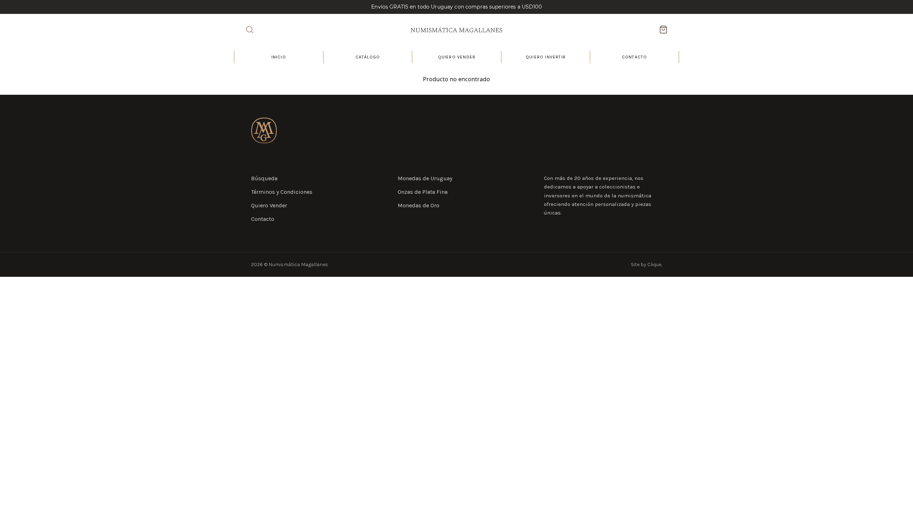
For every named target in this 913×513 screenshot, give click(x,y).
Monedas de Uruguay (425, 178)
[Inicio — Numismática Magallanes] (264, 130)
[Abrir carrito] (663, 29)
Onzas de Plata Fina (423, 191)
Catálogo (368, 57)
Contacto (634, 57)
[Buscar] (249, 29)
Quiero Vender (457, 57)
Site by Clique (646, 264)
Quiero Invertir (546, 57)
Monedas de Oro (418, 205)
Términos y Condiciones (281, 191)
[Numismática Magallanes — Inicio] (456, 29)
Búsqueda (264, 178)
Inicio (278, 57)
